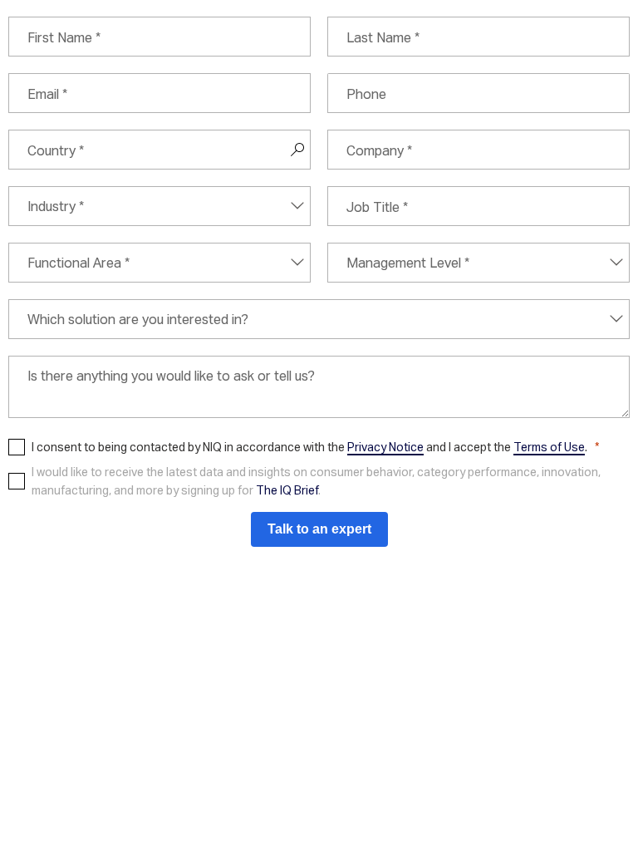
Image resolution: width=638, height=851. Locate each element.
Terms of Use (549, 447)
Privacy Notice (385, 447)
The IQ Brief (287, 490)
